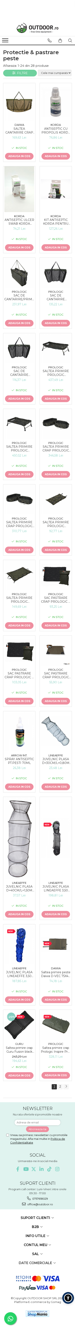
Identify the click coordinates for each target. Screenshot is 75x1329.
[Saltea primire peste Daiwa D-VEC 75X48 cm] (56, 944)
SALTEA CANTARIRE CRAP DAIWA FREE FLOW (19, 130)
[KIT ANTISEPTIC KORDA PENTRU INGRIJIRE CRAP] (56, 189)
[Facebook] (17, 1169)
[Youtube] (25, 1169)
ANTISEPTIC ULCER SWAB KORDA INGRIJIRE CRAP (19, 222)
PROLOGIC (19, 291)
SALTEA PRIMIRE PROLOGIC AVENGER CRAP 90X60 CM (19, 448)
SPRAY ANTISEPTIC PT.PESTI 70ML (19, 761)
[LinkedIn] (41, 1169)
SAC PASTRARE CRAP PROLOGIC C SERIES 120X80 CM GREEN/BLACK (19, 675)
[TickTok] (49, 1169)
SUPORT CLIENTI (36, 1218)
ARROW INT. (19, 755)
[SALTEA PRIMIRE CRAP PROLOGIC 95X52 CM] (19, 499)
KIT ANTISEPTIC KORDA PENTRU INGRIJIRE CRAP (56, 222)
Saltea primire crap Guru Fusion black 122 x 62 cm (19, 1049)
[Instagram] (57, 1169)
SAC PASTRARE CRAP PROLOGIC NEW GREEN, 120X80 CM (55, 675)
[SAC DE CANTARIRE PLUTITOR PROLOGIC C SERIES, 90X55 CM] (19, 348)
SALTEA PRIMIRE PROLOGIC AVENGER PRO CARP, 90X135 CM (19, 599)
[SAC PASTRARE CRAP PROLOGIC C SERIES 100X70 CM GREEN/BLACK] (56, 575)
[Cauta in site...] (70, 40)
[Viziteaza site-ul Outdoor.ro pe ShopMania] (37, 1313)
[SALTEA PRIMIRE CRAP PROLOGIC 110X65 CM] (56, 424)
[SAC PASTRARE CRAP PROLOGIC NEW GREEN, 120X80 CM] (56, 651)
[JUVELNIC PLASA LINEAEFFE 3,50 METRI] (56, 838)
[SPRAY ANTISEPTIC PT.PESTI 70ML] (19, 731)
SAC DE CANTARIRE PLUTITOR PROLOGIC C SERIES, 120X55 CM (56, 297)
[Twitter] (33, 1169)
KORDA (56, 124)
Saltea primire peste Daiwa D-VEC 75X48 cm (55, 974)
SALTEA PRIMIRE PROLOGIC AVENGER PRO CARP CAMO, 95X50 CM (55, 524)
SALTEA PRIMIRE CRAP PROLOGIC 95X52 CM (19, 524)
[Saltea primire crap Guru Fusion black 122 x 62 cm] (19, 1025)
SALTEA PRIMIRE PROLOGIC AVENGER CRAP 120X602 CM (56, 373)
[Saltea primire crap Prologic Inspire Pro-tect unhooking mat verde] (56, 1025)
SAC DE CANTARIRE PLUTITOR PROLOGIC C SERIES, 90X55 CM (19, 373)
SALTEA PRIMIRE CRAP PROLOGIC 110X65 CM (55, 448)
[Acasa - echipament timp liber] (37, 28)
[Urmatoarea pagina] (66, 1086)
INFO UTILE (36, 1236)
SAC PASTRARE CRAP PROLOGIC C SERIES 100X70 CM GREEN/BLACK (55, 599)
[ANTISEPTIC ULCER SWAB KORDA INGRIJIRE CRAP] (19, 189)
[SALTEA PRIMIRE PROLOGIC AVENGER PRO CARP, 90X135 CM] (19, 575)
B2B (36, 1227)
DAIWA (19, 124)
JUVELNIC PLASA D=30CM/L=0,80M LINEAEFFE (55, 761)
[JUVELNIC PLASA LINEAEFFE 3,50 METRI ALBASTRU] (19, 944)
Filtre (21, 73)
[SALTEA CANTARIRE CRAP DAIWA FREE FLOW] (19, 102)
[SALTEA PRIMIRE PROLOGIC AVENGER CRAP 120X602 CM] (56, 348)
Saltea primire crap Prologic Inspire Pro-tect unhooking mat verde (56, 1049)
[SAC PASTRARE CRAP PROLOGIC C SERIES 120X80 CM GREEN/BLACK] (19, 650)
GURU (19, 1044)
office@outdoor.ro (40, 1204)
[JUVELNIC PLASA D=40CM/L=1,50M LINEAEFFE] (19, 838)
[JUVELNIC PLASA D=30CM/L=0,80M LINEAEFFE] (56, 731)
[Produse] (5, 41)
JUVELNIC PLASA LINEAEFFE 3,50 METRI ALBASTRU (19, 974)
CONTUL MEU (36, 1245)
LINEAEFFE (56, 755)
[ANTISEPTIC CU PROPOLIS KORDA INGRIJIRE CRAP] (56, 102)
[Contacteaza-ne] (49, 40)
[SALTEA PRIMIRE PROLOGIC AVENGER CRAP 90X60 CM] (19, 424)
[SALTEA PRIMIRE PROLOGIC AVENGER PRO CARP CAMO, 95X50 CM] (56, 499)
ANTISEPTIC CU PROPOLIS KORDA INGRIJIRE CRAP (55, 130)
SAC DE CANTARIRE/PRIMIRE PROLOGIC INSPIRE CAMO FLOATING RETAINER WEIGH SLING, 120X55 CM (19, 297)
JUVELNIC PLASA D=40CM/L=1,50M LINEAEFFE (19, 888)
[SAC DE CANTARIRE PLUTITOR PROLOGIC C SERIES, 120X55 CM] (56, 273)
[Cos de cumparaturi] (60, 40)
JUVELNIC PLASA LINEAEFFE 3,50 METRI (55, 888)
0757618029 (40, 1198)
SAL (36, 1254)
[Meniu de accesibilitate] (68, 1298)
